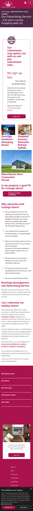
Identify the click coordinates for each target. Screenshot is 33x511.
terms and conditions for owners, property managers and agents (14, 345)
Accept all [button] (8, 507)
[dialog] (16, 499)
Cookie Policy (14, 481)
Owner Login (14, 485)
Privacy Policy (14, 478)
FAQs (12, 471)
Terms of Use (14, 474)
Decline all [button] (24, 507)
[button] (16, 504)
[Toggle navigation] (30, 2)
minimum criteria (8, 317)
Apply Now (16, 116)
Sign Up (16, 455)
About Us (13, 467)
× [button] (31, 489)
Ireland (8, 219)
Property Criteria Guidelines (14, 194)
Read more (21, 502)
